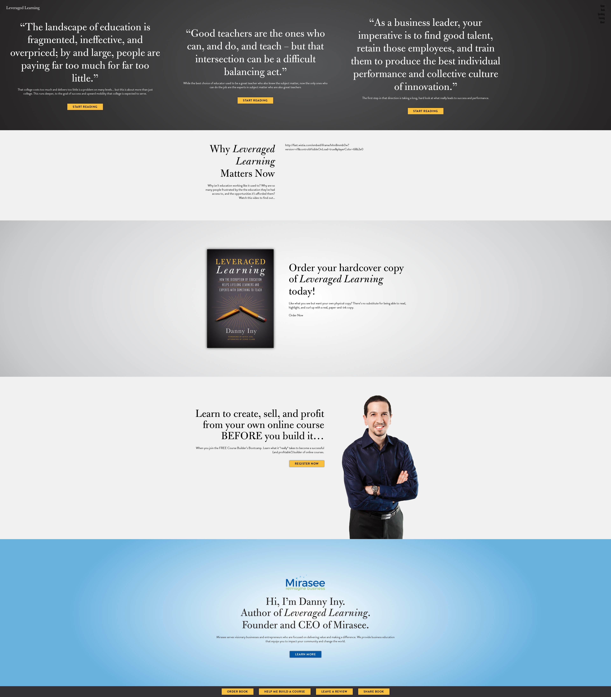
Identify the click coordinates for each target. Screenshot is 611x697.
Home (602, 6)
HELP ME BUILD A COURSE (284, 691)
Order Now (296, 315)
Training (602, 18)
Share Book (374, 691)
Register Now (307, 463)
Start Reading (85, 107)
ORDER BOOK (237, 691)
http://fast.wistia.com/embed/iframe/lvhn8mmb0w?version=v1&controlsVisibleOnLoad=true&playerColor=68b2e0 (324, 147)
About (602, 22)
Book (603, 10)
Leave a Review (334, 691)
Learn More (305, 654)
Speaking (601, 14)
